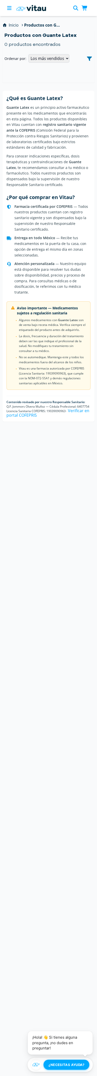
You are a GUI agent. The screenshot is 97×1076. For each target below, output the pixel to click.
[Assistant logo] (36, 1065)
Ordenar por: (15, 58)
